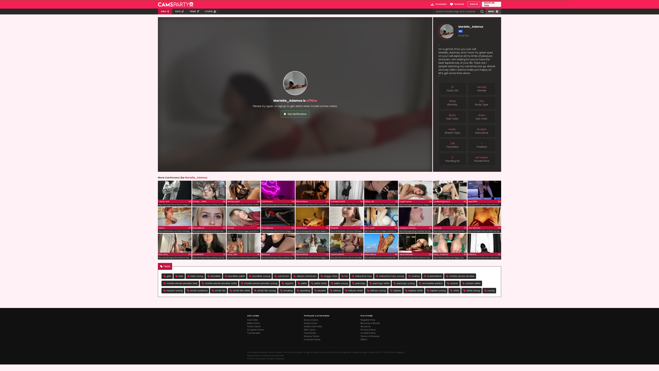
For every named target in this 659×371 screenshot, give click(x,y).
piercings (360, 283)
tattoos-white (355, 290)
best (181, 276)
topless (397, 290)
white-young (473, 290)
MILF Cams (309, 330)
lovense (416, 276)
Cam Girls (252, 320)
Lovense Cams (312, 339)
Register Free (368, 320)
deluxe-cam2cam (306, 276)
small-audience (198, 290)
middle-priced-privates (461, 276)
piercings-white (381, 283)
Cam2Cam (310, 333)
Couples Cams (255, 330)
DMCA (364, 339)
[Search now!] (482, 11)
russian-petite (473, 283)
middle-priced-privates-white (221, 283)
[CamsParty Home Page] (175, 4)
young (491, 290)
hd (346, 276)
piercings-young (406, 283)
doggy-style (330, 276)
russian (454, 283)
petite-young (341, 283)
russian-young (175, 290)
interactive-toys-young (391, 276)
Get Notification (297, 114)
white (456, 290)
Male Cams (253, 323)
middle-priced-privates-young (260, 283)
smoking (288, 290)
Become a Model (370, 323)
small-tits (220, 290)
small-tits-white (241, 290)
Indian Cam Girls (313, 326)
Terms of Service (370, 336)
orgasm (289, 283)
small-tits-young (266, 290)
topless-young (438, 290)
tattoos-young (378, 290)
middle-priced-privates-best (182, 283)
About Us (366, 326)
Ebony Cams (311, 320)
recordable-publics (432, 283)
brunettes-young (261, 276)
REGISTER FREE (489, 4)
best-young (197, 276)
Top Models (253, 333)
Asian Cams (310, 323)
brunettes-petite (236, 276)
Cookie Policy (368, 333)
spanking (305, 290)
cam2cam (283, 276)
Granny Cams (311, 336)
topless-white (415, 290)
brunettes (216, 276)
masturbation (434, 276)
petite (304, 283)
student (322, 290)
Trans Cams (254, 326)
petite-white (320, 283)
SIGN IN (474, 4)
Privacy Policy (368, 330)
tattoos (337, 290)
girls (169, 276)
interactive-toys (363, 276)
